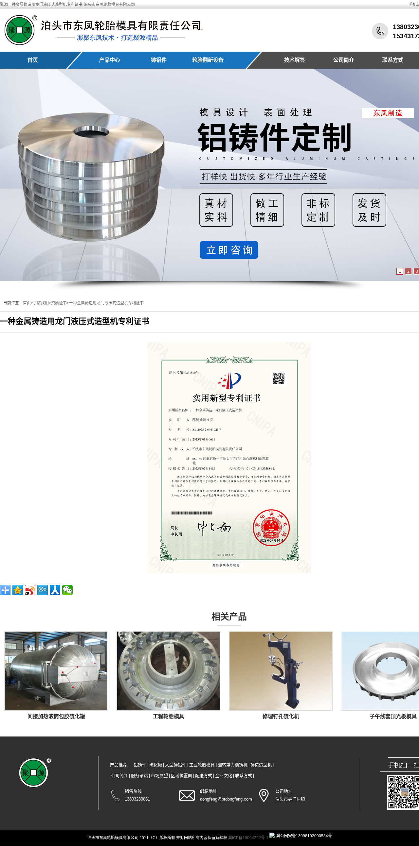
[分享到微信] (67, 590)
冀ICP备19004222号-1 (248, 838)
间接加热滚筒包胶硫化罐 (56, 716)
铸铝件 (159, 60)
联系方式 (392, 60)
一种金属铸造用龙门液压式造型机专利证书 (106, 303)
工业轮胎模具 (202, 764)
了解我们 (41, 303)
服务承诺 (139, 775)
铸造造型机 (261, 764)
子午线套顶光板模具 (393, 716)
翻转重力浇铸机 (232, 764)
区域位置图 (181, 775)
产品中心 (109, 60)
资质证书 (59, 303)
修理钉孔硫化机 (281, 716)
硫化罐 (155, 764)
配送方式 (203, 775)
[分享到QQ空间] (17, 590)
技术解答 (294, 60)
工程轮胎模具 (168, 716)
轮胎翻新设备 (208, 60)
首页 (32, 60)
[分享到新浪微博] (30, 590)
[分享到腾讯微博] (42, 590)
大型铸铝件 (175, 764)
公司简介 (343, 60)
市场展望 (159, 775)
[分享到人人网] (55, 590)
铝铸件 (140, 764)
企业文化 (223, 775)
